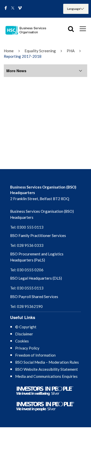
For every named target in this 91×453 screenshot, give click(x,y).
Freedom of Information (35, 355)
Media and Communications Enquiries (46, 376)
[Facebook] (6, 8)
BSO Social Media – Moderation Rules (47, 362)
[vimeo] (20, 8)
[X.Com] (13, 8)
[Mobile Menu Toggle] (83, 28)
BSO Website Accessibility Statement (46, 369)
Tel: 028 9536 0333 (26, 245)
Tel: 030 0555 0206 (26, 270)
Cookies (22, 341)
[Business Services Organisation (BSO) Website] (28, 30)
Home (9, 50)
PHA (71, 50)
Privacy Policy (27, 348)
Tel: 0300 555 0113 (26, 227)
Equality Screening (40, 50)
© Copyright (25, 327)
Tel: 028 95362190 (26, 306)
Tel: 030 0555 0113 (26, 288)
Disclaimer (24, 334)
